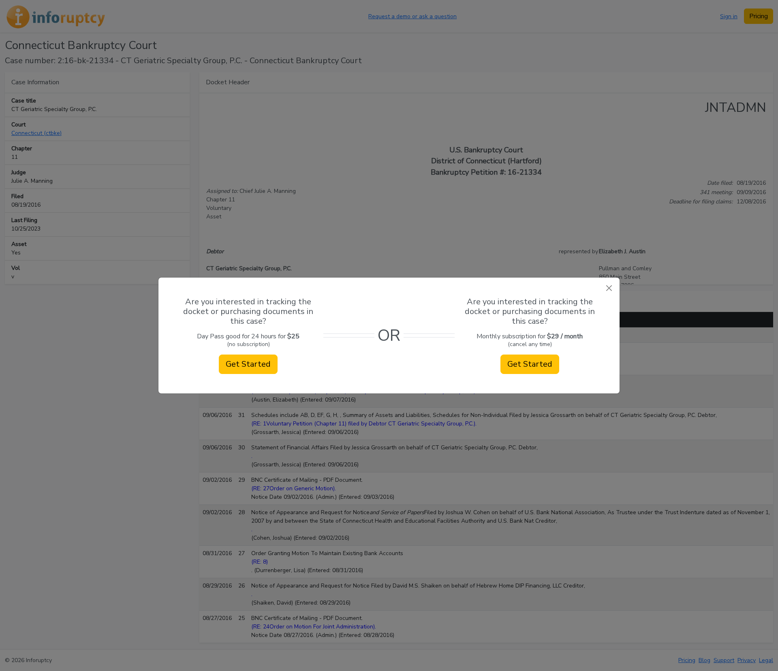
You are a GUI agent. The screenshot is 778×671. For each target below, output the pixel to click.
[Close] (609, 288)
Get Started (248, 364)
